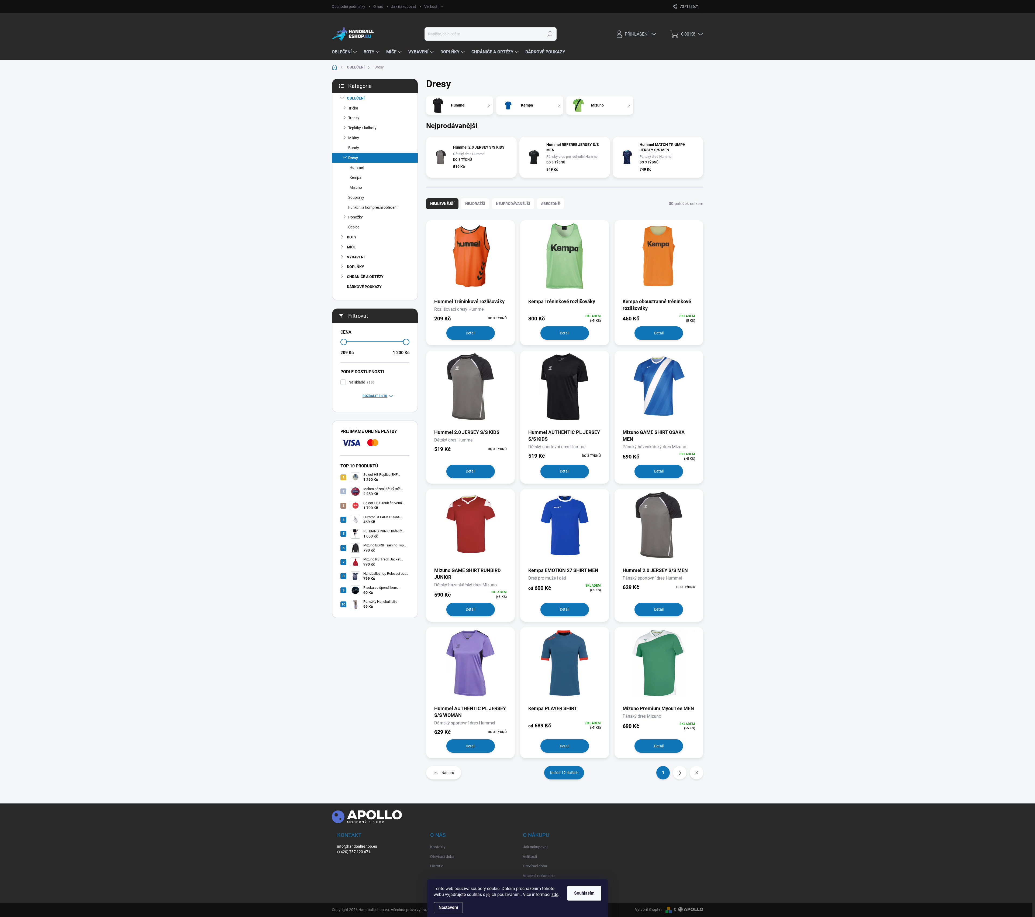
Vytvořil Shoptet (648, 909)
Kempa (355, 177)
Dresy (353, 158)
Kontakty (438, 847)
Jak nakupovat (403, 6)
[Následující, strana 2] (679, 772)
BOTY (352, 237)
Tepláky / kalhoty (362, 128)
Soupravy (356, 197)
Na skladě (361, 382)
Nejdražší (475, 203)
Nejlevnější (442, 203)
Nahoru (447, 773)
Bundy (353, 148)
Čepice (353, 227)
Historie (436, 866)
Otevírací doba (442, 856)
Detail (470, 333)
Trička (353, 108)
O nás (378, 6)
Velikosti (431, 6)
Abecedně (550, 203)
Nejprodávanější (513, 203)
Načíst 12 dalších (564, 773)
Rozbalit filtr (375, 396)
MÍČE (351, 247)
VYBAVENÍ (356, 257)
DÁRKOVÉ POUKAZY (364, 287)
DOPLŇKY (355, 267)
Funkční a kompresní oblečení (372, 207)
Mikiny (353, 138)
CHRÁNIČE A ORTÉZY (365, 277)
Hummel (357, 167)
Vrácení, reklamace (538, 876)
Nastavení (448, 907)
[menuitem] (345, 52)
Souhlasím (584, 893)
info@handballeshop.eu (357, 846)
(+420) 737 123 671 (353, 852)
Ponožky (355, 217)
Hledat (549, 34)
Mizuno (356, 187)
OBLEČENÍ (356, 98)
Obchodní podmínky (348, 6)
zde (554, 894)
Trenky (353, 118)
